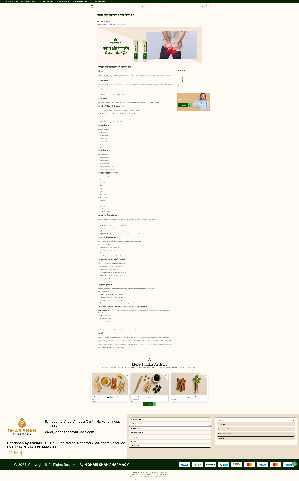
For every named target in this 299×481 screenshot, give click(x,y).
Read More (95, 399)
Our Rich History (134, 437)
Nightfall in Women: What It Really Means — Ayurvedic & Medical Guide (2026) (110, 396)
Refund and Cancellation (225, 434)
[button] (200, 6)
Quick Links (256, 420)
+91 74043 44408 (144, 476)
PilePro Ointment (102, 310)
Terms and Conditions (224, 429)
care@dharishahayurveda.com (161, 476)
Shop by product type (169, 428)
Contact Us (221, 438)
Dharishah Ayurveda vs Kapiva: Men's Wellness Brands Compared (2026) (149, 396)
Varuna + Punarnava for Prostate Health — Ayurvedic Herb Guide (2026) (189, 396)
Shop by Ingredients (169, 424)
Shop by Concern (169, 419)
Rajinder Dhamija (108, 24)
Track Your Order (135, 446)
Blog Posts (133, 441)
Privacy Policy (222, 424)
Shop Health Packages (136, 432)
